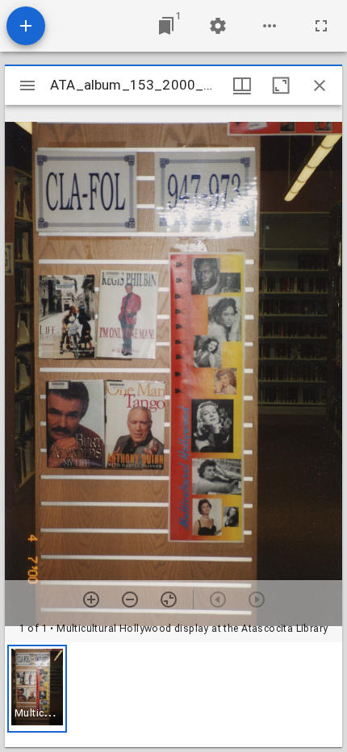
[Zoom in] (91, 599)
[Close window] (319, 85)
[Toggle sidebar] (27, 85)
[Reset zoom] (168, 599)
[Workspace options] (269, 25)
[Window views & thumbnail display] (242, 85)
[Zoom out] (130, 599)
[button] (37, 689)
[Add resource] (25, 25)
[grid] (173, 694)
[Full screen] (321, 25)
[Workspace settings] (218, 25)
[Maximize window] (280, 85)
